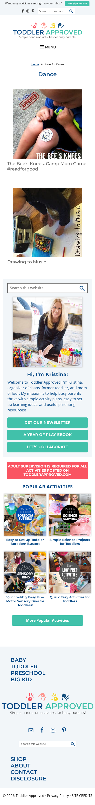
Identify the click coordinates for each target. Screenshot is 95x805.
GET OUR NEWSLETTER (48, 422)
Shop (19, 759)
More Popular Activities (47, 620)
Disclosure (28, 779)
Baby (18, 660)
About (20, 766)
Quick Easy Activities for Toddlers (70, 599)
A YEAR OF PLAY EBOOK (48, 434)
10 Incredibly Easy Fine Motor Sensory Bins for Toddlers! (25, 601)
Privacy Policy (58, 795)
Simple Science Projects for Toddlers (70, 542)
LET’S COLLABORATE (47, 447)
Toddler (24, 666)
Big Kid (21, 679)
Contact (24, 772)
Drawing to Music (26, 262)
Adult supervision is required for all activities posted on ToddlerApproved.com (47, 470)
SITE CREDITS (82, 795)
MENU (50, 47)
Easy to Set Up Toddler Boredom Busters (25, 542)
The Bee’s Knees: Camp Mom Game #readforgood (46, 166)
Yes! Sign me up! (77, 3)
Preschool (28, 673)
